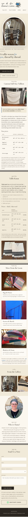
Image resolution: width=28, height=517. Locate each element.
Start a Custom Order (8, 75)
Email (2, 462)
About (24, 10)
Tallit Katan (12, 10)
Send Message (8, 488)
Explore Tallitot (7, 71)
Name (2, 456)
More (19, 10)
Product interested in (6, 469)
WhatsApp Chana (15, 502)
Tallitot (4, 10)
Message (3, 475)
